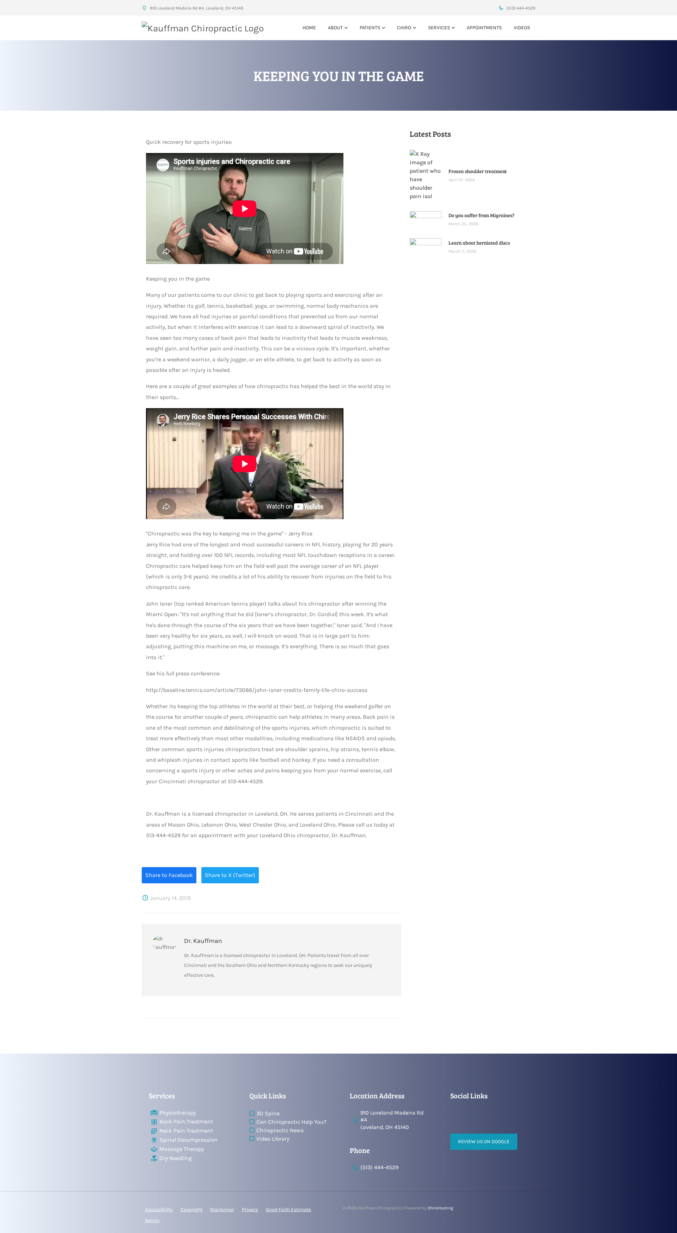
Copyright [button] (191, 1210)
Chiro (404, 28)
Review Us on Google (484, 1142)
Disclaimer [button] (222, 1210)
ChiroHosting (440, 1208)
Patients (370, 28)
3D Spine (268, 1113)
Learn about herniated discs (479, 242)
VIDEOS (522, 28)
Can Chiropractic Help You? (291, 1121)
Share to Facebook (169, 875)
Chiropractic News (280, 1130)
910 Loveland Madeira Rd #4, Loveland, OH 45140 (196, 8)
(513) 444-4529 (520, 8)
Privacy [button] (250, 1210)
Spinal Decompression (188, 1139)
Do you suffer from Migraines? (481, 215)
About (335, 28)
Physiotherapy (177, 1112)
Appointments (484, 28)
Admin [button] (152, 1220)
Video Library (272, 1138)
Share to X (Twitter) (230, 875)
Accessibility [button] (159, 1210)
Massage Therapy (181, 1149)
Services (439, 28)
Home (309, 28)
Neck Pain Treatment (186, 1130)
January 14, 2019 (170, 898)
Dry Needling (175, 1158)
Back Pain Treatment (186, 1121)
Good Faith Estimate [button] (288, 1210)
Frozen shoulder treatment (478, 171)
